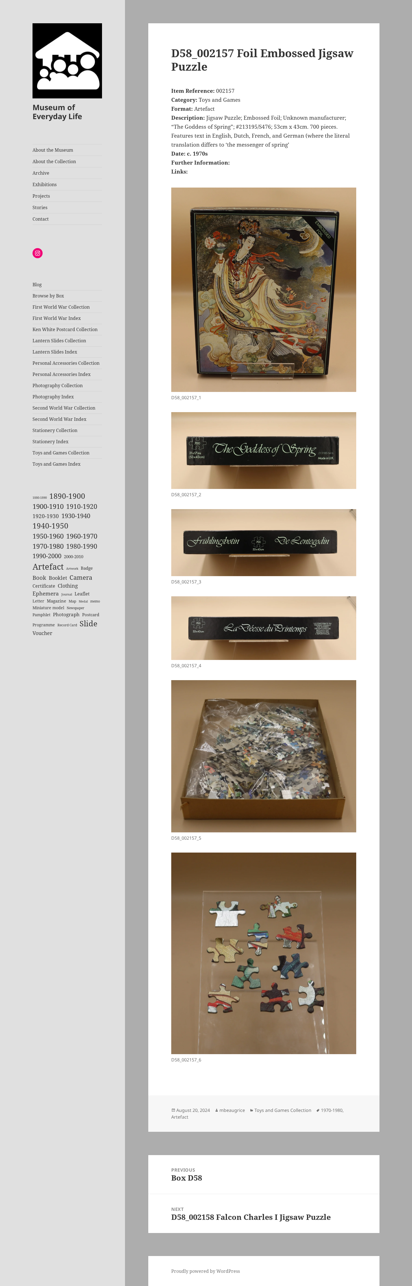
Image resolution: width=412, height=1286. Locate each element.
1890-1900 (67, 496)
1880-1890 (40, 498)
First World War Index (57, 318)
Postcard (90, 614)
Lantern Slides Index (55, 352)
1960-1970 (81, 536)
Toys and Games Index (56, 464)
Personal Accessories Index (62, 374)
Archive (41, 173)
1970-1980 (48, 546)
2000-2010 (73, 556)
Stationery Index (50, 441)
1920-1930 (46, 516)
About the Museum (53, 150)
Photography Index (53, 397)
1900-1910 (48, 506)
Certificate (44, 586)
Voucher (42, 633)
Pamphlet (41, 614)
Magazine (56, 601)
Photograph (66, 614)
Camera (81, 577)
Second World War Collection (64, 408)
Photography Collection (58, 385)
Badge (87, 568)
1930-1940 (75, 516)
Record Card (67, 625)
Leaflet (82, 594)
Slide (88, 623)
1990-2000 (47, 555)
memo (95, 601)
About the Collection (54, 161)
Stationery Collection (55, 430)
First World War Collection (61, 307)
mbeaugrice (232, 1110)
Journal (66, 594)
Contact (41, 219)
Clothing (68, 585)
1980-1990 (81, 546)
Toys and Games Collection (61, 453)
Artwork (72, 569)
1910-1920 (81, 506)
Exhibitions (45, 184)
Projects (41, 196)
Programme (44, 624)
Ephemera (46, 593)
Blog (37, 284)
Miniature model (48, 607)
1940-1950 (50, 526)
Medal (83, 601)
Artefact (48, 566)
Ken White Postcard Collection (65, 329)
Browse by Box (48, 296)
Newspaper (75, 608)
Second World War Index (59, 419)
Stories (40, 207)
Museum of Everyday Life (57, 111)
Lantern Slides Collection (59, 341)
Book (39, 577)
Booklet (58, 577)
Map (72, 601)
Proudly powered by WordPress (205, 1271)
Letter (38, 601)
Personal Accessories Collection (66, 363)
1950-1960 (48, 536)
